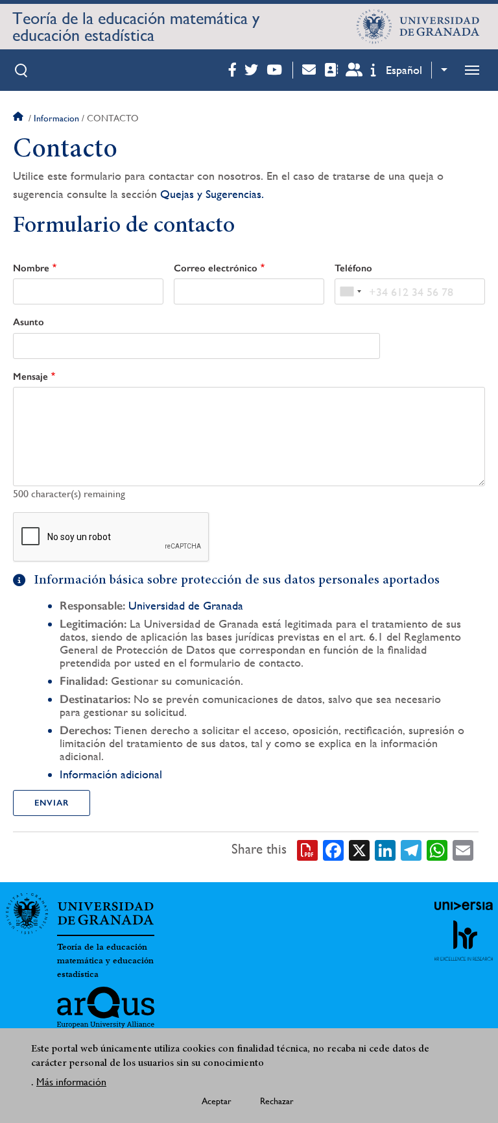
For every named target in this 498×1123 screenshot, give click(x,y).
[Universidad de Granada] (418, 26)
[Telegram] (411, 849)
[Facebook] (333, 849)
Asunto (28, 322)
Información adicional (111, 774)
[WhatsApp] (437, 849)
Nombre (31, 268)
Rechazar (277, 1101)
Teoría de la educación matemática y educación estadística (135, 26)
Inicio (19, 118)
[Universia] (463, 905)
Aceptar (216, 1101)
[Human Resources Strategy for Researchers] (463, 940)
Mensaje (30, 376)
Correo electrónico (215, 268)
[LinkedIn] (385, 849)
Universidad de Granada (185, 605)
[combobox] (350, 291)
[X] (359, 849)
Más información (71, 1082)
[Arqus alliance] (105, 1007)
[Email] (463, 849)
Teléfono (353, 268)
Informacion (56, 118)
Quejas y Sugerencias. (212, 194)
